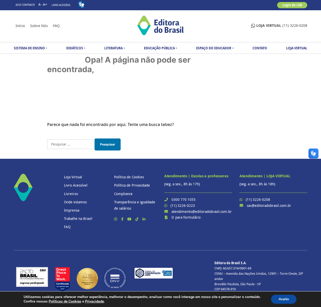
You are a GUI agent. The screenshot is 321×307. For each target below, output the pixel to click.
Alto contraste (25, 5)
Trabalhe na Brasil (78, 218)
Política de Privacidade (132, 185)
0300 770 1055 (184, 199)
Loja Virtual (296, 48)
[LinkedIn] (143, 219)
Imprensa (71, 210)
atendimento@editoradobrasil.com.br (202, 211)
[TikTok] (137, 219)
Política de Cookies (129, 177)
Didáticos (74, 48)
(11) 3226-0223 (183, 205)
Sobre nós (39, 25)
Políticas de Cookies (65, 301)
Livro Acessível (61, 5)
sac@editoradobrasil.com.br (269, 205)
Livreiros (71, 193)
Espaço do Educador (213, 48)
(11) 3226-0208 (281, 25)
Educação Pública (159, 48)
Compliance (123, 193)
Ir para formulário (186, 217)
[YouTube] (129, 219)
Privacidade (94, 301)
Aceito (284, 299)
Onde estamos (75, 202)
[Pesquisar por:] (70, 144)
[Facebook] (122, 219)
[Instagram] (116, 219)
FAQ (56, 25)
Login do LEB (292, 5)
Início (20, 25)
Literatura (113, 48)
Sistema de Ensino (29, 48)
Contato (260, 48)
